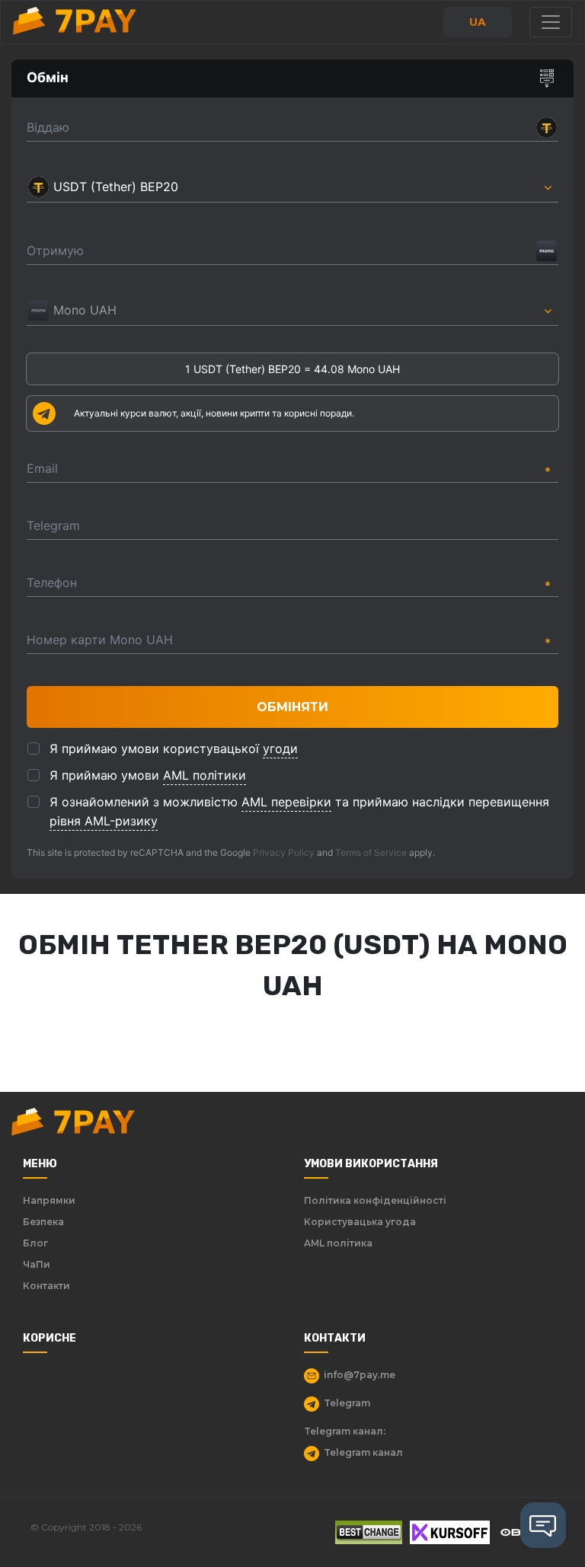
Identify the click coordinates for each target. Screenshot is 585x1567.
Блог (35, 1243)
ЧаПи (36, 1264)
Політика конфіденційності (375, 1200)
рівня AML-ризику (104, 820)
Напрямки (49, 1200)
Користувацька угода (360, 1221)
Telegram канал (363, 1452)
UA (477, 22)
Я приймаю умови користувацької (174, 748)
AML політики (204, 775)
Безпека (43, 1221)
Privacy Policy (284, 852)
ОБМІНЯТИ (292, 707)
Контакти (46, 1285)
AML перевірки (286, 801)
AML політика (338, 1243)
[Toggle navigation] (550, 22)
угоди (280, 748)
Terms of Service (371, 852)
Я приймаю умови (148, 775)
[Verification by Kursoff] (450, 1532)
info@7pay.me (359, 1374)
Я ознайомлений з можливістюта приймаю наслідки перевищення (299, 811)
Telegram (347, 1403)
